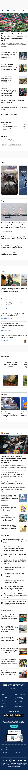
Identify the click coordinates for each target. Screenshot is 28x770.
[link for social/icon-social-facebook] (14, 760)
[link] (9, 10)
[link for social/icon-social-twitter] (3, 760)
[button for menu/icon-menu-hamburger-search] (25, 11)
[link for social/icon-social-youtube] (17, 760)
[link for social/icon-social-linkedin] (25, 760)
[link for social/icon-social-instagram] (10, 760)
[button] (22, 10)
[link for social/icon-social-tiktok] (7, 760)
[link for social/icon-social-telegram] (21, 760)
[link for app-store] (8, 715)
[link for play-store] (19, 715)
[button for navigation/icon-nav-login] (22, 10)
